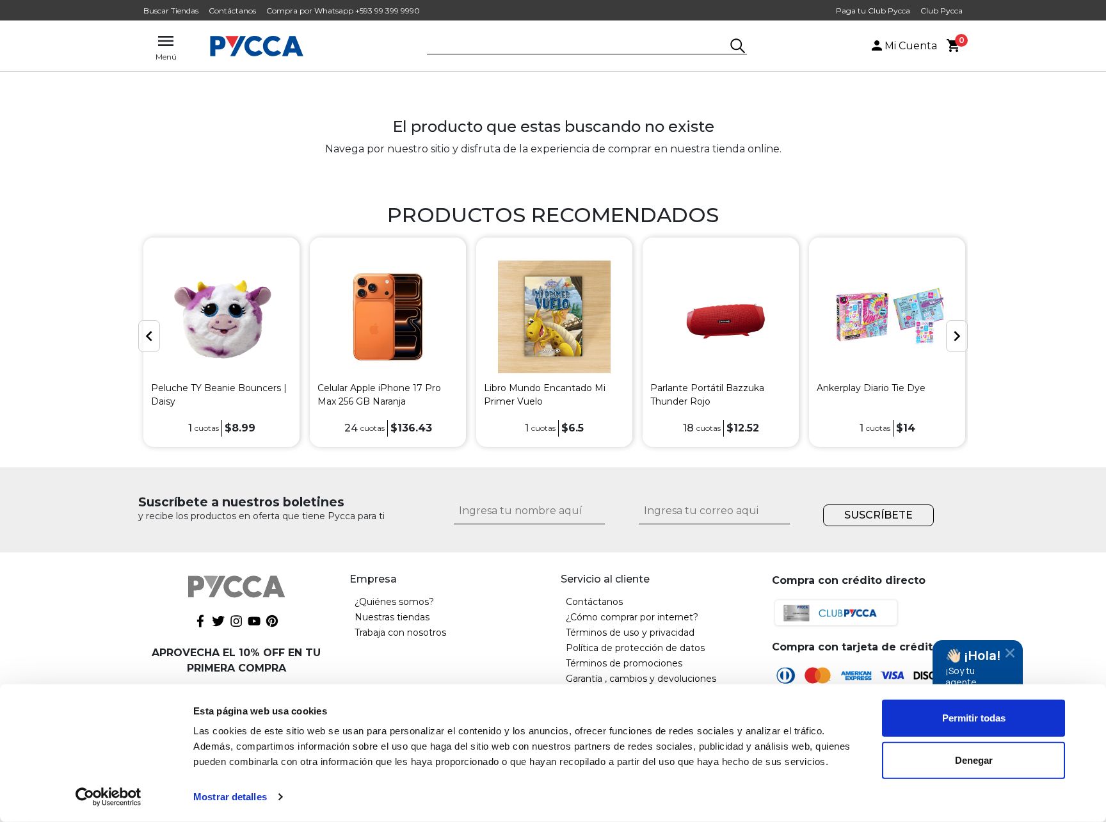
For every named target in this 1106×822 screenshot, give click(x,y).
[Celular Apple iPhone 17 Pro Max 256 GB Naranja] (387, 317)
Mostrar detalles (230, 796)
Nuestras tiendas (392, 617)
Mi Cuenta (911, 46)
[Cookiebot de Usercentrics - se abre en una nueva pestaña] (108, 797)
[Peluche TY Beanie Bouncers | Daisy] (221, 317)
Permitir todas (974, 718)
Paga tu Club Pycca (873, 10)
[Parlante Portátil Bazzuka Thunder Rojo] (720, 317)
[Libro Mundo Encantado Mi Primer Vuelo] (554, 317)
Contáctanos (232, 10)
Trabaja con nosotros (400, 632)
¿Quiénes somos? (394, 602)
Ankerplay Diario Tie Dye (871, 388)
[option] (221, 342)
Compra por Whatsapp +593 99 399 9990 (343, 10)
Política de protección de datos (635, 648)
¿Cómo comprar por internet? (632, 617)
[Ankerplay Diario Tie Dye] (887, 317)
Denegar (974, 759)
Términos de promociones (624, 663)
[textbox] (577, 46)
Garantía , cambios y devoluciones (641, 678)
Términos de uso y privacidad (630, 632)
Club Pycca (941, 10)
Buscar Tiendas (170, 10)
